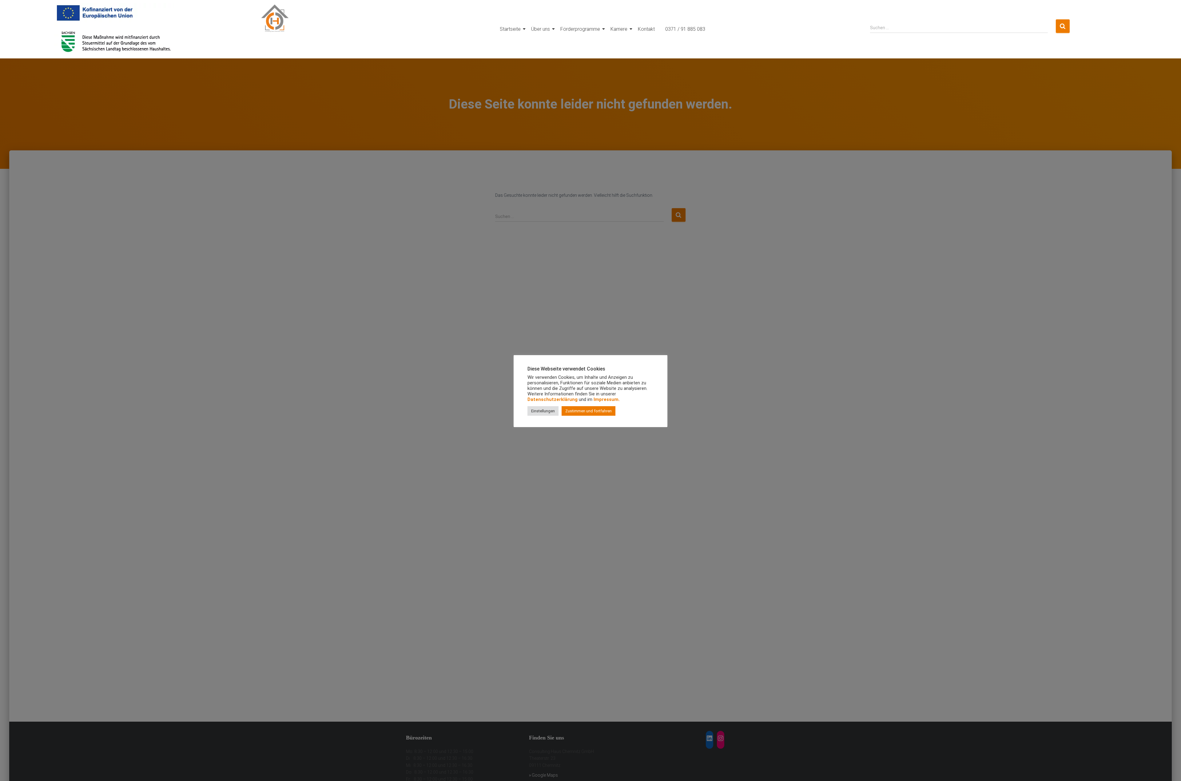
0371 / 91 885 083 (685, 29)
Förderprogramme (580, 29)
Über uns (540, 29)
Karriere (618, 29)
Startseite (510, 29)
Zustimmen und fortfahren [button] (588, 411)
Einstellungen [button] (543, 411)
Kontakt (646, 29)
